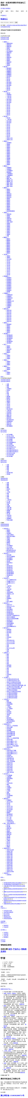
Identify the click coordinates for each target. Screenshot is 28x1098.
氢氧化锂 (9, 349)
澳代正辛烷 (10, 815)
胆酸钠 (8, 780)
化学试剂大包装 (11, 25)
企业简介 (6, 932)
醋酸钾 (8, 249)
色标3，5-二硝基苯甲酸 (13, 738)
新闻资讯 (6, 925)
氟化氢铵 (9, 85)
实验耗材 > (7, 873)
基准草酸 (9, 607)
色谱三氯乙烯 (10, 759)
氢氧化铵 (9, 424)
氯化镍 (8, 107)
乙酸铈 (8, 840)
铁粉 (8, 564)
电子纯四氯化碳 (11, 437)
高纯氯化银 (10, 565)
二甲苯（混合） (8, 1050)
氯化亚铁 (9, 102)
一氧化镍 (9, 119)
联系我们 (8, 8)
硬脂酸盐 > (7, 276)
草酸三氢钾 (10, 221)
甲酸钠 (8, 355)
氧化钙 (8, 136)
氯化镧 (8, 835)
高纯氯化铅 (10, 567)
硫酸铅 (8, 63)
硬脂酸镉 (9, 287)
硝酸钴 (8, 161)
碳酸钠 (8, 200)
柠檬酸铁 (9, 299)
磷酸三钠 (9, 178)
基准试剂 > (7, 603)
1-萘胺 (8, 595)
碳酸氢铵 (9, 197)
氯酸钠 (8, 401)
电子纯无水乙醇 (11, 453)
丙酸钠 (8, 361)
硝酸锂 (8, 346)
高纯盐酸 (9, 555)
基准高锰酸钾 (10, 623)
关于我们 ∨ (4, 929)
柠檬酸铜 (9, 296)
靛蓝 (8, 716)
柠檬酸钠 (9, 302)
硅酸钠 (8, 372)
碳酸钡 (8, 207)
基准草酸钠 (10, 609)
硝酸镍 (8, 152)
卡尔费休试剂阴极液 (12, 693)
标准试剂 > (7, 528)
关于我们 (3, 8)
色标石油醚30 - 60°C (12, 741)
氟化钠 (8, 90)
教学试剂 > (7, 627)
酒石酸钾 (9, 343)
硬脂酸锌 (9, 277)
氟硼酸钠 (9, 72)
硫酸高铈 (9, 834)
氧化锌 (8, 124)
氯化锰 (8, 110)
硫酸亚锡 (9, 52)
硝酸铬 (8, 162)
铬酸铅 (8, 325)
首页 (2, 906)
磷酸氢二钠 (10, 180)
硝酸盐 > (6, 141)
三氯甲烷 (9, 516)
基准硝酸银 (10, 621)
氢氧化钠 (9, 311)
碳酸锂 (8, 347)
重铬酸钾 (9, 324)
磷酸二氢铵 (10, 186)
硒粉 (8, 654)
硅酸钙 (8, 374)
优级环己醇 (10, 862)
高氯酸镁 (9, 94)
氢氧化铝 (9, 315)
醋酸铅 (8, 242)
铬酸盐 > (6, 322)
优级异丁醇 (10, 857)
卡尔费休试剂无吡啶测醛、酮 (14, 686)
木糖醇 (8, 797)
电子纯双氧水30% (11, 447)
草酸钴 (8, 229)
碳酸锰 (8, 201)
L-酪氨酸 (9, 776)
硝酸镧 (8, 158)
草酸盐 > (6, 212)
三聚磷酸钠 (10, 173)
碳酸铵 (8, 209)
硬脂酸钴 (9, 285)
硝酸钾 (8, 159)
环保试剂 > (7, 578)
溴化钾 (8, 270)
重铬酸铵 (9, 172)
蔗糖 (8, 792)
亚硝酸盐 (9, 533)
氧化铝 (8, 130)
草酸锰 (8, 226)
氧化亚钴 (9, 122)
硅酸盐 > (6, 370)
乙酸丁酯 (9, 507)
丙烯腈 (8, 590)
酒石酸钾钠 (10, 341)
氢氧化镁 (9, 313)
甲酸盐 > (6, 353)
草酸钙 (8, 231)
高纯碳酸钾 (10, 559)
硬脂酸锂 (9, 284)
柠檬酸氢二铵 (10, 301)
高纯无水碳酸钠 (11, 556)
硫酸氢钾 (9, 62)
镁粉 (8, 651)
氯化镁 (8, 111)
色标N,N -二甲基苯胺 (12, 725)
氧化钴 (8, 131)
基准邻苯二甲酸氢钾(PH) (13, 615)
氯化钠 (8, 108)
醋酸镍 (8, 243)
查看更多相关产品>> (7, 989)
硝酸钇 (8, 846)
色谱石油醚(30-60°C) (12, 752)
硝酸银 (8, 144)
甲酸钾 (8, 356)
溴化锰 (8, 266)
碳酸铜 (8, 190)
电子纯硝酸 (10, 434)
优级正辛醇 (10, 863)
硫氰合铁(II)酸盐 (11, 536)
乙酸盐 (8, 539)
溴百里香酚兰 (10, 719)
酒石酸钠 (9, 339)
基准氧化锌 (10, 620)
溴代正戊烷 (10, 801)
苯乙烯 (8, 513)
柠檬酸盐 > (7, 293)
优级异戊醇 (10, 860)
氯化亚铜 (9, 100)
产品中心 (16, 949)
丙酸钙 (8, 363)
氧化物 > (6, 116)
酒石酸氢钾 (10, 338)
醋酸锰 (8, 246)
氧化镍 (8, 127)
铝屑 (8, 576)
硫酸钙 (8, 48)
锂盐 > (5, 344)
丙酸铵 (8, 364)
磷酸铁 (8, 176)
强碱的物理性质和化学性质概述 (12, 903)
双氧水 (8, 390)
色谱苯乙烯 (10, 756)
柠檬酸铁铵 (10, 298)
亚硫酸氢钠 (10, 421)
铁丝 (8, 634)
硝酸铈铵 (9, 828)
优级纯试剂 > (7, 848)
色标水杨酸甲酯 (11, 731)
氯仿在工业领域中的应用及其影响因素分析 (15, 894)
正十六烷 (9, 818)
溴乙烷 (8, 804)
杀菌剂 (8, 402)
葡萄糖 (8, 396)
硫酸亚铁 (9, 45)
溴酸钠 (8, 256)
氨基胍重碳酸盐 (11, 211)
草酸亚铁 (9, 214)
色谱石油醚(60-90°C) (12, 753)
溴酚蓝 (8, 714)
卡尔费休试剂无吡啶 (12, 694)
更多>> (2, 376)
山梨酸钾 (9, 787)
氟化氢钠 (9, 82)
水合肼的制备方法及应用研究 (11, 884)
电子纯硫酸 (10, 439)
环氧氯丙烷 (10, 820)
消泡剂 (8, 405)
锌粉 (8, 671)
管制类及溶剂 (4, 478)
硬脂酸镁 (9, 280)
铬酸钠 (8, 327)
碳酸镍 (8, 198)
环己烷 (8, 587)
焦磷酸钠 (9, 167)
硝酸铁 (8, 145)
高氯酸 (8, 541)
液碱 (8, 387)
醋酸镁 (8, 248)
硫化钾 (8, 49)
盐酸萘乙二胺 (10, 593)
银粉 (8, 655)
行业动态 (6, 927)
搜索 (16, 22)
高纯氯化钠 (10, 570)
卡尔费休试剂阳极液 (12, 690)
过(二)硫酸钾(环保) (11, 579)
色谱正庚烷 (10, 767)
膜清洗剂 (9, 418)
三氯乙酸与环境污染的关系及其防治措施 (14, 886)
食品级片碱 (10, 472)
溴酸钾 (8, 257)
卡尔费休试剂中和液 (12, 696)
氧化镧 (8, 826)
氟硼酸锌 (9, 71)
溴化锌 (8, 260)
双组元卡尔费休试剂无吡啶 (14, 688)
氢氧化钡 (9, 321)
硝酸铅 (8, 150)
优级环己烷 (10, 868)
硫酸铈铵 (9, 832)
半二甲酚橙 (10, 708)
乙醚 (8, 504)
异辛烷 (8, 803)
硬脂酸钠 (9, 279)
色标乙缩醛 (10, 727)
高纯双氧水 (10, 562)
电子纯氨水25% (11, 448)
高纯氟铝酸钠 (10, 572)
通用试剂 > (7, 798)
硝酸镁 (8, 155)
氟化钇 (8, 845)
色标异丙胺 (10, 747)
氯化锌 (8, 104)
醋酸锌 (8, 239)
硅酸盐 (8, 531)
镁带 (8, 646)
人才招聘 (3, 941)
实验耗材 (9, 874)
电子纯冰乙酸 (10, 445)
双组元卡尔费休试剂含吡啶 (14, 691)
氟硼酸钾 (9, 74)
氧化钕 (8, 842)
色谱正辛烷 (10, 766)
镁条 (8, 645)
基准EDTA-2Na (11, 606)
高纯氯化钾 (10, 569)
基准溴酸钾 (10, 624)
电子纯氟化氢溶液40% (12, 450)
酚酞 (8, 700)
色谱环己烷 (10, 764)
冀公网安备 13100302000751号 (12, 1095)
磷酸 (8, 487)
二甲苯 (8, 492)
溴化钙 (8, 271)
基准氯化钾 (10, 610)
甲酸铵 (8, 358)
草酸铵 (8, 215)
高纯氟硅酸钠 (10, 573)
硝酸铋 (8, 164)
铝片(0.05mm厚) (11, 641)
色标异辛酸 (10, 739)
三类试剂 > (7, 699)
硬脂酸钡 (9, 290)
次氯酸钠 (9, 388)
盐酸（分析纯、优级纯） (10, 993)
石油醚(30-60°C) (11, 581)
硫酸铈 (8, 60)
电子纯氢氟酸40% (11, 442)
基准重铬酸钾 (10, 614)
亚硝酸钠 (9, 142)
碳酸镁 (8, 203)
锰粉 (8, 668)
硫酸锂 (8, 350)
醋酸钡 (8, 252)
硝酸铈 (8, 149)
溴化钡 (8, 273)
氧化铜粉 (9, 631)
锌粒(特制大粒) (10, 640)
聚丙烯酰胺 (10, 426)
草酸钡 (8, 232)
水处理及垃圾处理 (19, 25)
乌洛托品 (9, 515)
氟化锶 (8, 79)
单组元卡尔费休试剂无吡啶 (14, 682)
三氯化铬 (9, 97)
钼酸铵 (8, 369)
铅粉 (8, 660)
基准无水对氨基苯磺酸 (13, 618)
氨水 (8, 391)
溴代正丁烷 (10, 806)
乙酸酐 (8, 506)
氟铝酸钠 (9, 76)
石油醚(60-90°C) (11, 582)
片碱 (8, 395)
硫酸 (8, 385)
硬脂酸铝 (9, 282)
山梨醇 (8, 789)
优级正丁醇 (10, 856)
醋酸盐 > (6, 237)
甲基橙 (8, 705)
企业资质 (6, 934)
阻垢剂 (8, 407)
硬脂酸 (8, 291)
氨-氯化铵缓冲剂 (11, 551)
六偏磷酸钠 (10, 175)
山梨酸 (8, 786)
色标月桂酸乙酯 (11, 735)
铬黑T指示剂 (10, 548)
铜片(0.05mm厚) (11, 648)
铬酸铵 (8, 332)
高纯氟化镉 (10, 575)
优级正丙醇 (10, 854)
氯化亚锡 (9, 99)
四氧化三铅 (10, 138)
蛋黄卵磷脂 (10, 778)
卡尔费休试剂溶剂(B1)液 (13, 680)
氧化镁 (8, 128)
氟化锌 (8, 77)
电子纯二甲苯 (10, 436)
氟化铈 (8, 839)
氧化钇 (8, 843)
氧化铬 (8, 133)
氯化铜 (8, 93)
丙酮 (8, 496)
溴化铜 (8, 262)
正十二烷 (9, 817)
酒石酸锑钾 (10, 335)
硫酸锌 (8, 54)
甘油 (8, 498)
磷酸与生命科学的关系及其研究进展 (13, 891)
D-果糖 (8, 790)
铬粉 (8, 659)
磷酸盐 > (6, 166)
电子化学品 (4, 430)
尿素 (8, 393)
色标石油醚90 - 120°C (12, 744)
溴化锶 (8, 263)
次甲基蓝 (9, 713)
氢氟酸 (8, 510)
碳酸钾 (8, 204)
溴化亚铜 (9, 259)
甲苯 (8, 490)
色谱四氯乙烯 (10, 758)
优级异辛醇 (10, 865)
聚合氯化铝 (10, 409)
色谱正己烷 (10, 770)
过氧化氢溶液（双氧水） (10, 1038)
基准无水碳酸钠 (11, 617)
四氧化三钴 (10, 139)
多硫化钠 (9, 413)
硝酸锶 (8, 147)
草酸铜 (8, 217)
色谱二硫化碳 (10, 772)
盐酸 (8, 384)
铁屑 (8, 635)
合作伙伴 (3, 940)
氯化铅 (8, 105)
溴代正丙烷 (10, 809)
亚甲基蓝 (9, 711)
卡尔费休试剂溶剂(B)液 (13, 679)
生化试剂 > (7, 773)
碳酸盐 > (6, 187)
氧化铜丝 (9, 632)
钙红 (8, 600)
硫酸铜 (8, 55)
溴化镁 (8, 268)
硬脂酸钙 (9, 288)
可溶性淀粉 (10, 783)
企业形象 (3, 921)
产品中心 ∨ (4, 908)
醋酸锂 (8, 352)
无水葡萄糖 (10, 795)
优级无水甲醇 (10, 871)
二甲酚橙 (9, 707)
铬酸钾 (8, 329)
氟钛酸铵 (9, 69)
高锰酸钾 (9, 518)
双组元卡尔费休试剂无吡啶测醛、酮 (16, 685)
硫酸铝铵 (9, 46)
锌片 (8, 638)
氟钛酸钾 (9, 68)
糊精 (8, 784)
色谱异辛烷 (10, 763)
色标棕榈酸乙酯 (11, 733)
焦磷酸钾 (9, 169)
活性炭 (8, 404)
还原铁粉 (9, 637)
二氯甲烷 (9, 499)
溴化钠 (8, 265)
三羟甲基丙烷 (10, 821)
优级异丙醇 (10, 853)
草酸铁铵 (9, 220)
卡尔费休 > (7, 677)
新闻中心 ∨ (4, 922)
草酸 (8, 235)
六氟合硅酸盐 (10, 534)
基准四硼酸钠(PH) (11, 626)
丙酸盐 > (6, 360)
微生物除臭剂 (10, 419)
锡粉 (8, 676)
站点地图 (3, 1092)
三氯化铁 (9, 96)
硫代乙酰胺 (10, 601)
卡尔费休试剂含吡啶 (12, 697)
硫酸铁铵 (9, 57)
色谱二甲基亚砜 (11, 761)
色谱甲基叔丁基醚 (11, 750)
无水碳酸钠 (10, 545)
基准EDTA (9, 604)
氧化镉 (8, 135)
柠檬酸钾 (9, 304)
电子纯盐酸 (10, 440)
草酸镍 (8, 223)
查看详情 (21, 1004)
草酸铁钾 (9, 218)
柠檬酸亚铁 (10, 294)
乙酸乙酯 (9, 509)
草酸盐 (8, 537)
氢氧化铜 (9, 310)
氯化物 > (6, 91)
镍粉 (8, 663)
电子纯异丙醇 (10, 454)
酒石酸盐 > (7, 333)
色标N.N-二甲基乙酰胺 (13, 745)
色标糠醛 (9, 730)
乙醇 (8, 471)
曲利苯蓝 (9, 718)
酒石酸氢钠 (10, 336)
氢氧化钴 (9, 318)
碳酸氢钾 (9, 195)
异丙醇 (8, 474)
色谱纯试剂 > (7, 749)
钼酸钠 (8, 367)
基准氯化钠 (10, 612)
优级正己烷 (10, 870)
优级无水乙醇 (10, 849)
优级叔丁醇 (10, 851)
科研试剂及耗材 (5, 524)
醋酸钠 (8, 245)
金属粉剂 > (7, 652)
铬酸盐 (8, 530)
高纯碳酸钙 (10, 558)
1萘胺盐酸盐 (10, 592)
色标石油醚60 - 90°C (12, 742)
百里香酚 (9, 702)
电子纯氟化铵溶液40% (12, 451)
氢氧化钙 (9, 319)
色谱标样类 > (7, 724)
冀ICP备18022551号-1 (8, 1089)
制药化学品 (7, 26)
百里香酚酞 (10, 704)
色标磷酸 (9, 736)
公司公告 (6, 935)
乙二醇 (8, 501)
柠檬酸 (8, 307)
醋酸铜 (8, 240)
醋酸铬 (8, 251)
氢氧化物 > (7, 308)
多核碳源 (9, 412)
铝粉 (8, 669)
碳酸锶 (8, 192)
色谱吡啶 (9, 755)
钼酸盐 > (6, 366)
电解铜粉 (9, 629)
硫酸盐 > (6, 41)
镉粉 (8, 657)
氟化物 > (6, 66)
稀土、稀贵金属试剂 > (10, 823)
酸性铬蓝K (9, 722)
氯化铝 (8, 114)
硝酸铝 (8, 156)
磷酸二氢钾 (10, 184)
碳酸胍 (8, 206)
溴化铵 (8, 274)
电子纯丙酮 (10, 456)
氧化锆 (8, 825)
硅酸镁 (8, 596)
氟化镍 (8, 88)
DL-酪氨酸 (9, 775)
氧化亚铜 (9, 121)
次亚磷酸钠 (10, 170)
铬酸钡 (8, 330)
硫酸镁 (8, 542)
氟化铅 (8, 86)
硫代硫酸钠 (10, 51)
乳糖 (8, 781)
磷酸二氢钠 (10, 183)
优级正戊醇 (10, 859)
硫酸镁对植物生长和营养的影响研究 (13, 888)
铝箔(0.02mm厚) (11, 643)
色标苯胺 (9, 728)
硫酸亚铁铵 (10, 43)
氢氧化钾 (9, 316)
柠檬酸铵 (9, 305)
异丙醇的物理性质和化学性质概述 (13, 882)
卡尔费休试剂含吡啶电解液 (14, 683)
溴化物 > (6, 254)
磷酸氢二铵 (10, 181)
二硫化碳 (9, 589)
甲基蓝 (8, 710)
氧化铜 (8, 117)
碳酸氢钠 (9, 194)
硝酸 (8, 468)
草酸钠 (8, 225)
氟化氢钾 (9, 83)
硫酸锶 (8, 58)
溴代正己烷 (10, 808)
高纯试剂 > (7, 553)
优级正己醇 (10, 866)
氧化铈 (8, 125)
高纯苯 (8, 561)
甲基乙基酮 (10, 520)
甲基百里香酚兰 (11, 721)
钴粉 (8, 662)
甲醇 (8, 469)
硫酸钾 (8, 812)
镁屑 (8, 649)
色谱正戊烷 (10, 769)
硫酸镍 (8, 65)
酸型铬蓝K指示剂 (11, 550)
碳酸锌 (8, 189)
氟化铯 (8, 80)
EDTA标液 (9, 547)
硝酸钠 (8, 153)
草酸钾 (8, 228)
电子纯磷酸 (10, 443)
